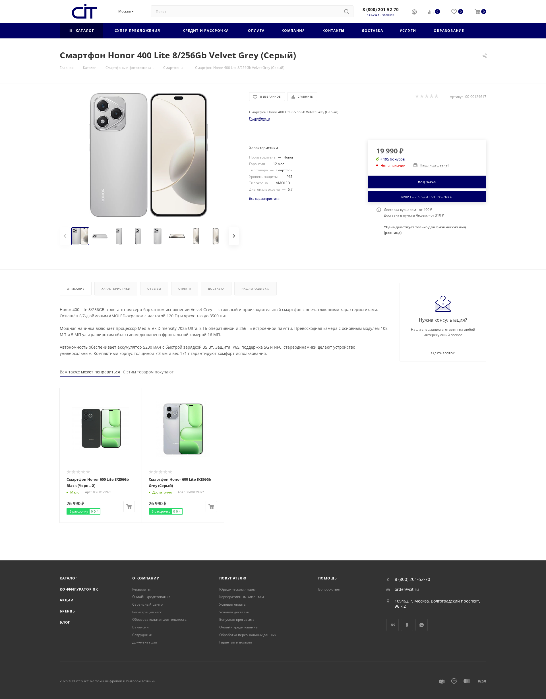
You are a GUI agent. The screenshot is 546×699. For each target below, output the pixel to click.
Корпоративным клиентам (241, 596)
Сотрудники (142, 634)
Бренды (68, 611)
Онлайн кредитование (151, 596)
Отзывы (154, 289)
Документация (144, 642)
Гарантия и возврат (236, 642)
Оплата (184, 289)
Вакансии (140, 627)
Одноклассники (407, 625)
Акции (67, 600)
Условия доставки (234, 612)
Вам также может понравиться (90, 372)
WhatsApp (421, 625)
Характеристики (116, 289)
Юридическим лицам (237, 589)
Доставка (216, 289)
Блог (65, 622)
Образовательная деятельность (159, 619)
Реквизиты (141, 589)
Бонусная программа (237, 619)
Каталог (69, 578)
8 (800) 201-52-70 (381, 9)
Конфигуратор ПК (79, 589)
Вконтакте (392, 625)
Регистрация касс (147, 612)
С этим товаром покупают (148, 372)
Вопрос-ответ (329, 589)
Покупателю (233, 578)
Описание (75, 289)
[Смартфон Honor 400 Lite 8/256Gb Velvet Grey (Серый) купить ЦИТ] (149, 156)
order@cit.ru (407, 589)
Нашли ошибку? (255, 289)
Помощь (327, 578)
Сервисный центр (147, 604)
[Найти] (346, 11)
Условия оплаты (232, 604)
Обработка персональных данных (247, 634)
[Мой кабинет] (414, 12)
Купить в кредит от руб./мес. (427, 197)
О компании (146, 578)
